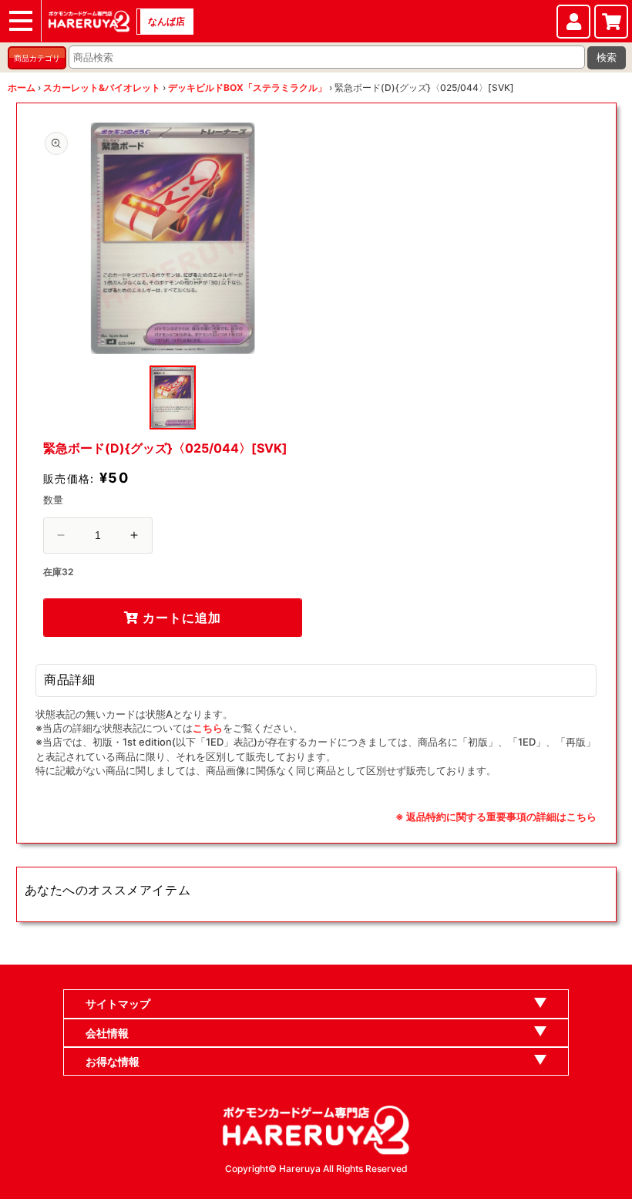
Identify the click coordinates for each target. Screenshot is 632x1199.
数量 (53, 499)
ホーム (21, 87)
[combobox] (327, 57)
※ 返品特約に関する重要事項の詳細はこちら (496, 816)
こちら (208, 728)
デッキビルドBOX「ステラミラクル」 (247, 87)
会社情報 (107, 1032)
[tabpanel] (172, 238)
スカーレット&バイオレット (101, 87)
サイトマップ (118, 1003)
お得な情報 (113, 1061)
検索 (607, 57)
